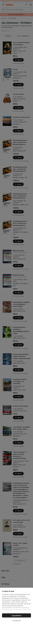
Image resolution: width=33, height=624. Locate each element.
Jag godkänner (16, 615)
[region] (16, 606)
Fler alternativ (16, 620)
